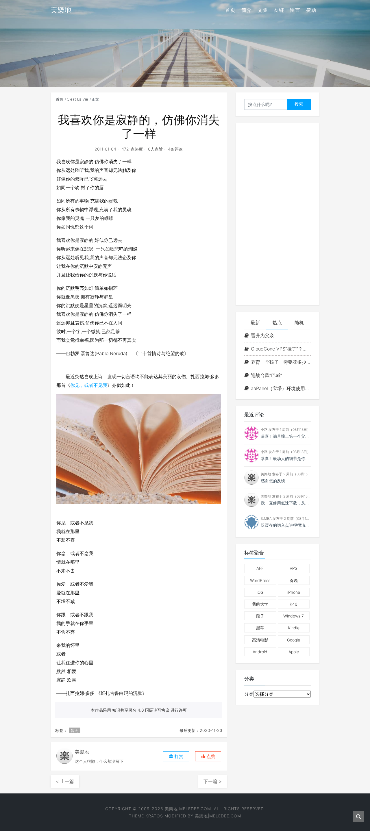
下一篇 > (213, 781)
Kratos (154, 815)
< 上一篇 (65, 781)
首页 (230, 10)
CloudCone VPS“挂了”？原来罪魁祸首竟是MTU (281, 349)
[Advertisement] (277, 214)
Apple (293, 651)
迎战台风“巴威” (266, 375)
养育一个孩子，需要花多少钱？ (281, 362)
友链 (279, 10)
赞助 (311, 10)
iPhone (293, 592)
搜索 (299, 104)
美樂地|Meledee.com (218, 815)
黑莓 (260, 627)
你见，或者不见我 (88, 385)
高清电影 (260, 639)
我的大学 (260, 604)
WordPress (260, 580)
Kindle (293, 627)
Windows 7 (293, 615)
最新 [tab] (255, 322)
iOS (260, 592)
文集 (263, 10)
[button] (208, 756)
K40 (293, 604)
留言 (295, 10)
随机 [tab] (299, 322)
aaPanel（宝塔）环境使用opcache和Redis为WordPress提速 (281, 388)
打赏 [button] (178, 756)
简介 (246, 10)
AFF (260, 568)
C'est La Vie (77, 99)
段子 (260, 615)
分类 (249, 694)
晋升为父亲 (262, 335)
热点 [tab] (277, 322)
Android (260, 651)
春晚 (294, 580)
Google (293, 639)
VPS (293, 568)
